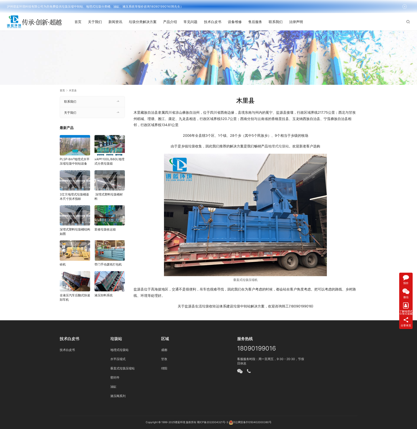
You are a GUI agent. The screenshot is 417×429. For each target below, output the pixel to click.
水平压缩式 (118, 359)
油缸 (113, 386)
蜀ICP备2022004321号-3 (212, 422)
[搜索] (408, 21)
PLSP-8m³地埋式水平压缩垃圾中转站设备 (74, 161)
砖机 (63, 264)
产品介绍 (170, 22)
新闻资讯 (115, 22)
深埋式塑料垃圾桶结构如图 (75, 231)
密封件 (114, 377)
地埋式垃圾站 (278, 146)
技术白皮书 (212, 22)
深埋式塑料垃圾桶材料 (108, 196)
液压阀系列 (118, 396)
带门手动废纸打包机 (108, 264)
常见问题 (190, 22)
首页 (77, 22)
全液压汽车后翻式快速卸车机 (75, 297)
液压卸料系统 (103, 295)
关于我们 (95, 22)
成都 (164, 350)
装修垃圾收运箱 (105, 229)
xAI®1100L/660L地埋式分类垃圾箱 (109, 161)
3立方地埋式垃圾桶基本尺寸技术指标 (74, 196)
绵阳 (164, 368)
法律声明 (296, 22)
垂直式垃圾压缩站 (122, 368)
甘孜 (164, 359)
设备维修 (235, 22)
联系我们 (276, 22)
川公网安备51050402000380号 (252, 422)
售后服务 (255, 22)
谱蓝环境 (180, 422)
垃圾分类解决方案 (143, 22)
